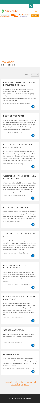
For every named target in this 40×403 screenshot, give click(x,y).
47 (19, 382)
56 (22, 384)
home (3, 65)
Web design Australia (13, 330)
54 (15, 384)
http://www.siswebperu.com (13, 132)
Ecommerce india (11, 354)
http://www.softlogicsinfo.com (14, 195)
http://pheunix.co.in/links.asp (13, 164)
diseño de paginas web (13, 116)
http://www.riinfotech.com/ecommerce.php (18, 368)
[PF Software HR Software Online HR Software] (33, 320)
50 (28, 382)
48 (22, 382)
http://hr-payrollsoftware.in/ (13, 318)
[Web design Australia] (33, 345)
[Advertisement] (20, 39)
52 (34, 382)
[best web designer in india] (33, 224)
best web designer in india (15, 207)
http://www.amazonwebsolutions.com (16, 253)
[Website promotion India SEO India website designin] (33, 198)
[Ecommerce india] (33, 371)
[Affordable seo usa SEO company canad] (33, 255)
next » (26, 384)
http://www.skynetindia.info (12, 342)
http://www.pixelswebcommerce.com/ (17, 104)
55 (19, 384)
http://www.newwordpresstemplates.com (17, 284)
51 (31, 382)
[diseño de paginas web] (33, 135)
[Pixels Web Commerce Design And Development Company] (33, 106)
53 (12, 384)
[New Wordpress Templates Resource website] (33, 287)
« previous (8, 382)
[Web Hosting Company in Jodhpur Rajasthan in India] (33, 166)
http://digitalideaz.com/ (11, 221)
